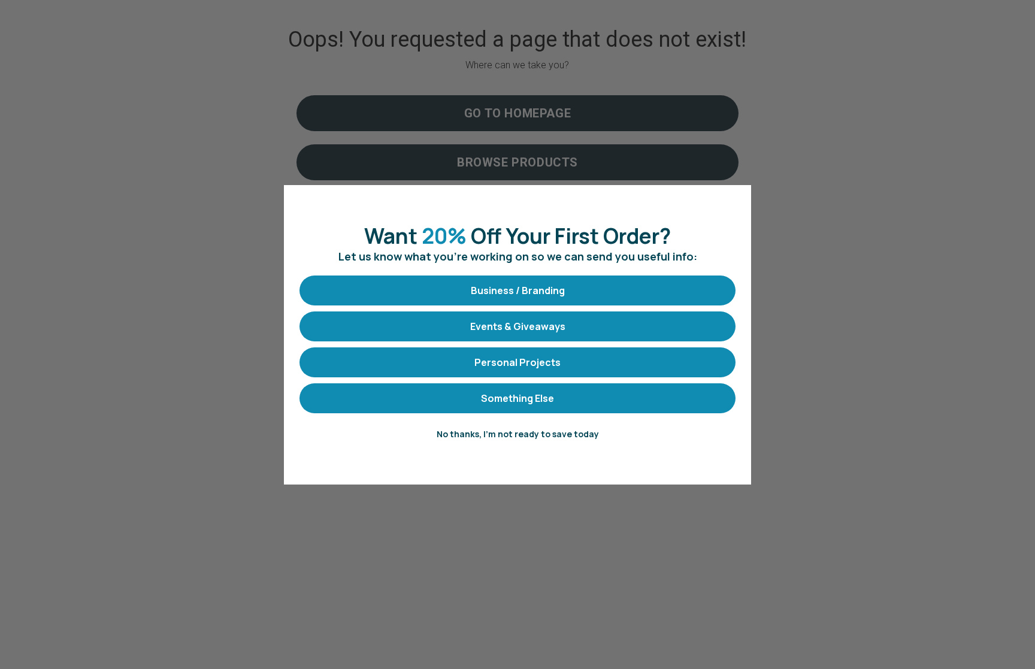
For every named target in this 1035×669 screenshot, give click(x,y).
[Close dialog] (735, 200)
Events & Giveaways (517, 326)
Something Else (517, 398)
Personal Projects (517, 362)
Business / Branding (518, 290)
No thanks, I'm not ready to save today (518, 434)
